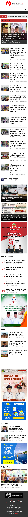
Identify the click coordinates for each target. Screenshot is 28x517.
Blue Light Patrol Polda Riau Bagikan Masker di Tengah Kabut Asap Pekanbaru (18, 76)
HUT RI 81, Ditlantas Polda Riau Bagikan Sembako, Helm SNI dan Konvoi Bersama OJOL (18, 132)
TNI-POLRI (4, 42)
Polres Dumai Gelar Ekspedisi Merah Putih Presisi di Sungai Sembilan (18, 144)
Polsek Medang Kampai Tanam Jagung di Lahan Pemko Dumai (18, 97)
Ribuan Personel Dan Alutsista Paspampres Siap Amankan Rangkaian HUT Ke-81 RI (17, 168)
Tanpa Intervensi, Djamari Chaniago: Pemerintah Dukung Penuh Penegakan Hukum (18, 429)
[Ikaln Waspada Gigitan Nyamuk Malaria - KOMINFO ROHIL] (14, 385)
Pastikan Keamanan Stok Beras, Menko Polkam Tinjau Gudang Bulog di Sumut (17, 438)
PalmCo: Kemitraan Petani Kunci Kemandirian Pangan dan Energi (18, 352)
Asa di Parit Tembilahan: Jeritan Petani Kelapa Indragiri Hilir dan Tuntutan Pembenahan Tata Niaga (17, 345)
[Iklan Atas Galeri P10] (14, 453)
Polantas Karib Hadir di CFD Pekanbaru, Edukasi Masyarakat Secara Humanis (18, 120)
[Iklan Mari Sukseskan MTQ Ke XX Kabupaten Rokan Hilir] (14, 310)
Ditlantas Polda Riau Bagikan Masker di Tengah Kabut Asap (17, 66)
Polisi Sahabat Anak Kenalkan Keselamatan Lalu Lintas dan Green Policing (18, 108)
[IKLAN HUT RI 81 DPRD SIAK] (14, 237)
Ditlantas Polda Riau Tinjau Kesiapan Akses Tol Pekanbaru (18, 87)
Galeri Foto (3, 487)
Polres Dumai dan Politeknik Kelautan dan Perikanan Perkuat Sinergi (16, 262)
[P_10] (14, 410)
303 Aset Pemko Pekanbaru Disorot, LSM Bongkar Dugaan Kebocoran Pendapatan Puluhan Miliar (14, 217)
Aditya (17, 513)
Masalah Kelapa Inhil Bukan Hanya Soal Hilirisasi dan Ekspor (16, 334)
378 (10, 179)
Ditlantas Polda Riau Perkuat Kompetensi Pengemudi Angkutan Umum (17, 156)
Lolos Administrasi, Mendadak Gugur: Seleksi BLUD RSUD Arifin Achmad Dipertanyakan (12, 198)
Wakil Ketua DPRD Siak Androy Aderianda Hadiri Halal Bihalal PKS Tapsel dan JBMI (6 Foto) (12, 486)
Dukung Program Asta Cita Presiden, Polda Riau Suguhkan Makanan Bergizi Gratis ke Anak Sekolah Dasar (13, 37)
